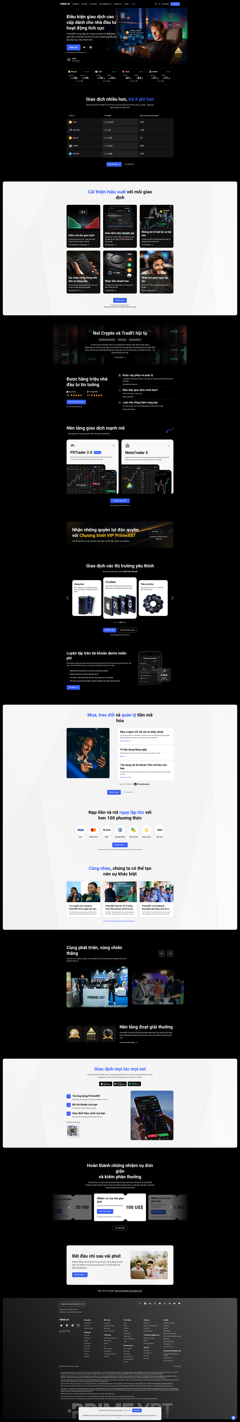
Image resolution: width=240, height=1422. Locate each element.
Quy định (165, 1328)
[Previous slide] (67, 597)
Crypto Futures (88, 1323)
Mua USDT (146, 1355)
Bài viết (145, 1340)
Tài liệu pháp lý (167, 1344)
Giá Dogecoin (87, 1343)
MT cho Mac (127, 1354)
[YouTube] (159, 1303)
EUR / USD (86, 1348)
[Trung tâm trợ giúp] (156, 4)
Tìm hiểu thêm (129, 164)
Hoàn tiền (106, 1356)
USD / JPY (86, 1351)
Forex (125, 1323)
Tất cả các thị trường (129, 1339)
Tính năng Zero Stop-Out (110, 1354)
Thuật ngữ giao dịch (149, 1343)
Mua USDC (146, 1358)
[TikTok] (164, 1303)
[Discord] (179, 1303)
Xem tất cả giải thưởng (127, 1042)
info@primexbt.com (73, 1309)
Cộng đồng (166, 1325)
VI (159, 4)
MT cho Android (128, 1348)
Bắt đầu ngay (113, 164)
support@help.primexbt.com (74, 1312)
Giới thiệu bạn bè (167, 1358)
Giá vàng (86, 1354)
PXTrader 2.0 (107, 1323)
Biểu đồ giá (146, 1323)
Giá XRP (86, 1340)
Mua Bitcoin (147, 1350)
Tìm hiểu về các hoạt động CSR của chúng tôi (118, 921)
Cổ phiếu (126, 1331)
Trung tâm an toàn (168, 1346)
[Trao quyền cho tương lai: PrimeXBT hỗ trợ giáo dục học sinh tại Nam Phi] (83, 891)
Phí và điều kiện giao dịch (110, 1338)
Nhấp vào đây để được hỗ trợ (71, 1304)
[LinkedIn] (150, 1303)
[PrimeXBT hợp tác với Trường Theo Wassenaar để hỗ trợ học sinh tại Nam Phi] (120, 891)
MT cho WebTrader (128, 1359)
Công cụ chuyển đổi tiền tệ (150, 1325)
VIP (105, 1346)
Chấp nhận (137, 1410)
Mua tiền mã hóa (125, 741)
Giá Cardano (87, 1346)
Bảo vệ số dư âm (108, 1348)
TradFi (125, 1341)
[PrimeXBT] (65, 4)
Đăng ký (176, 4)
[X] (140, 1303)
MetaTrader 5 (107, 1328)
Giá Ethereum (87, 1338)
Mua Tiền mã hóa (88, 1328)
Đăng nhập (165, 4)
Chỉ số (125, 1325)
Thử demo (72, 687)
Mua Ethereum (147, 1353)
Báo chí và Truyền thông (169, 1333)
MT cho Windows (128, 1356)
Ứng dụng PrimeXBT (109, 1325)
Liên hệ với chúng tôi (129, 409)
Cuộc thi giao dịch (168, 1360)
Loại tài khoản (107, 1351)
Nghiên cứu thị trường (149, 1338)
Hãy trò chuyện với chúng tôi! (128, 1291)
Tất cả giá (86, 1356)
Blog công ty (166, 1339)
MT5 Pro (126, 1361)
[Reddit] (174, 1303)
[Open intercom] (233, 1418)
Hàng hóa (126, 1328)
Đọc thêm (155, 532)
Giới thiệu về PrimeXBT (169, 1323)
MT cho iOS (127, 1351)
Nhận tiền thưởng (54, 1211)
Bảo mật (106, 1343)
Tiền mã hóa (127, 1333)
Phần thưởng (166, 1331)
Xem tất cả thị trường (127, 630)
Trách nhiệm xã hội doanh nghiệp (171, 1336)
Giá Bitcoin (87, 1335)
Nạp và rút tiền (107, 1340)
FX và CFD (86, 1325)
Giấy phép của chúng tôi (130, 384)
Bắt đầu (122, 756)
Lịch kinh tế (146, 1328)
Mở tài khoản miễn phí (76, 402)
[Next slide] (172, 597)
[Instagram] (145, 1303)
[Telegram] (169, 1303)
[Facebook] (155, 1303)
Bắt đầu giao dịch (128, 397)
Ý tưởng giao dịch (148, 1331)
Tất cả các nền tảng (109, 1331)
